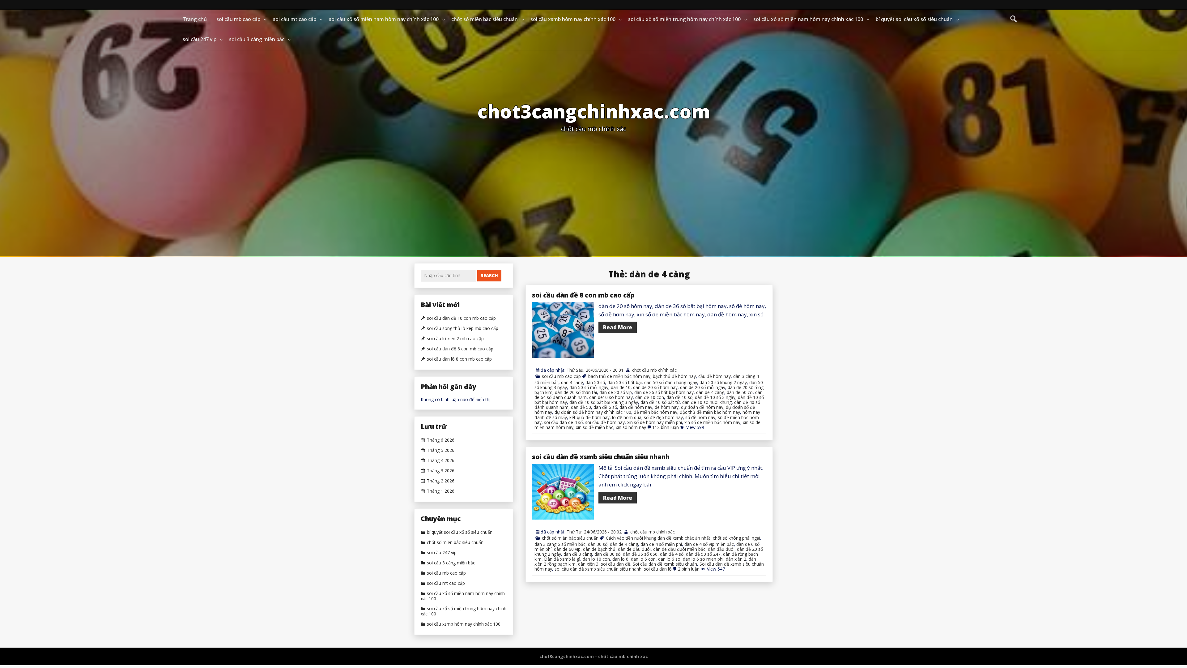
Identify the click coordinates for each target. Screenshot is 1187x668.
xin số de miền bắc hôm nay (712, 422)
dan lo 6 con (643, 559)
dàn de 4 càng (710, 392)
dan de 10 (621, 387)
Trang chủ (195, 19)
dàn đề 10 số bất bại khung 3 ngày (603, 402)
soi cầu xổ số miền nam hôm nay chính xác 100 (384, 19)
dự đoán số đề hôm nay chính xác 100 (593, 412)
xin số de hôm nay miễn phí (654, 422)
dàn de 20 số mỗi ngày (702, 387)
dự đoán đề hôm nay (702, 407)
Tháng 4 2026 (440, 460)
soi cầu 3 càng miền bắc (256, 39)
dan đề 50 (581, 407)
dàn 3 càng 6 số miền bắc (559, 544)
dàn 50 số (595, 382)
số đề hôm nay (700, 417)
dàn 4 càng (572, 382)
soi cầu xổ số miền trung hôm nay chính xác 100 (684, 19)
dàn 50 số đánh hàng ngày (670, 382)
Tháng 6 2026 (440, 440)
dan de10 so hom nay (611, 397)
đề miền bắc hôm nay (655, 412)
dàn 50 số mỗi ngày (588, 387)
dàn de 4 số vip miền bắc (709, 544)
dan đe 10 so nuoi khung (707, 402)
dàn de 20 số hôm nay (655, 387)
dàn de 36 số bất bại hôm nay (664, 392)
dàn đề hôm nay (635, 407)
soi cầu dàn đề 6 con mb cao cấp (460, 349)
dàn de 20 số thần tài (576, 392)
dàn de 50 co (740, 392)
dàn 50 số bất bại (624, 382)
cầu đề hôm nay (714, 376)
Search (489, 275)
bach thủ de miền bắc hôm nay (619, 376)
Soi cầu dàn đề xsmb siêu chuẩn (665, 564)
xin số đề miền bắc (594, 427)
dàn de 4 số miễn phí (661, 544)
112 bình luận (665, 427)
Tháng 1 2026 (440, 491)
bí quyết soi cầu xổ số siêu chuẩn (914, 19)
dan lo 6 (620, 559)
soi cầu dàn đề (615, 564)
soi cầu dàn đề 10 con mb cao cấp (461, 318)
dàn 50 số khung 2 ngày (723, 382)
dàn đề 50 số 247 (703, 554)
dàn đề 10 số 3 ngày (715, 397)
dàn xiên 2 (736, 559)
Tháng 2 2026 (440, 481)
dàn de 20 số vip (615, 392)
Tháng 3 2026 (440, 470)
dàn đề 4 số (671, 554)
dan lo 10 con (596, 559)
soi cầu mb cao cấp (238, 19)
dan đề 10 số (679, 397)
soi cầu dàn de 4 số (563, 422)
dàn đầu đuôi (721, 549)
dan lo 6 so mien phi (703, 559)
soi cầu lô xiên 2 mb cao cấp (455, 338)
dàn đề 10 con (649, 397)
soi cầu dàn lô (658, 569)
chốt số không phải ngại (736, 538)
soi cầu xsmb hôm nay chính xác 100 (572, 19)
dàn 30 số (597, 544)
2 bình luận (689, 569)
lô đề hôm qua (626, 417)
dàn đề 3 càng (578, 554)
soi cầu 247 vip (199, 39)
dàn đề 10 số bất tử (660, 402)
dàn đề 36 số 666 (640, 554)
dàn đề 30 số (607, 554)
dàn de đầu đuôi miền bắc (679, 549)
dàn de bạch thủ (599, 549)
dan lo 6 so (669, 559)
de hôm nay (667, 407)
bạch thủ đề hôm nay (674, 376)
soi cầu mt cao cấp (294, 19)
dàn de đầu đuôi (634, 549)
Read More (617, 327)
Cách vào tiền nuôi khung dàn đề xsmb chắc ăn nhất (658, 538)
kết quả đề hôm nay (589, 417)
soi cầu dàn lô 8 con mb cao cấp (459, 359)
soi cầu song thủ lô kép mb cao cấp (462, 328)
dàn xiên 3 (588, 564)
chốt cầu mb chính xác (654, 370)
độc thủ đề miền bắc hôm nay (710, 412)
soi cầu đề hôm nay (605, 422)
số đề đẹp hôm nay (663, 417)
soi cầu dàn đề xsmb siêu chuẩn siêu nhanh (601, 456)
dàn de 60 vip (567, 549)
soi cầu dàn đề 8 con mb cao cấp (583, 295)
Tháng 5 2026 (440, 450)
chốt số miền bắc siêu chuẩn (484, 19)
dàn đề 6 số (605, 407)
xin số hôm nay (631, 427)
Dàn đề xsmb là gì (562, 559)
